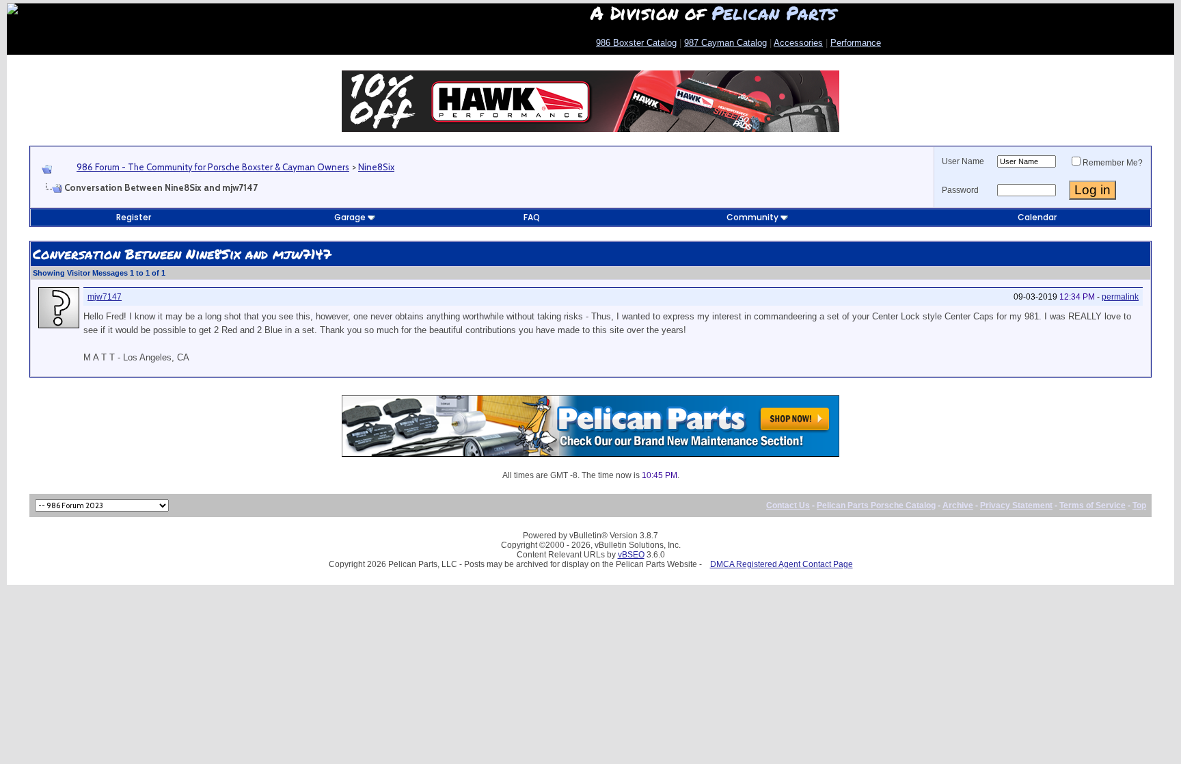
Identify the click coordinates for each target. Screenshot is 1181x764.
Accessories (798, 43)
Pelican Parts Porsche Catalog (876, 505)
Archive (957, 505)
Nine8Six (376, 166)
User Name (963, 161)
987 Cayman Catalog (725, 43)
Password (960, 190)
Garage (350, 217)
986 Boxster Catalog (636, 43)
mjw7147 (104, 297)
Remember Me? (1113, 163)
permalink (1120, 297)
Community (752, 217)
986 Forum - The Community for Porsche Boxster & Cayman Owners (213, 166)
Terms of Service (1092, 505)
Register (133, 217)
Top (1139, 505)
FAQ (532, 217)
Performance (855, 43)
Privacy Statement (1016, 505)
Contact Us (788, 505)
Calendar (1037, 217)
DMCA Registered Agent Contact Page (781, 564)
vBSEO (631, 554)
